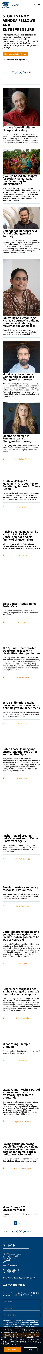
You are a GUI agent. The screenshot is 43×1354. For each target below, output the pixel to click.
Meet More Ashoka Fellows (15, 54)
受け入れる (12, 1350)
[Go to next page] (23, 1223)
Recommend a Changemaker (15, 59)
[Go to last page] (27, 1223)
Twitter (16, 72)
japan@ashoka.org (10, 1265)
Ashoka (5, 4)
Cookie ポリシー (34, 1335)
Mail (24, 72)
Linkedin (20, 72)
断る (30, 1350)
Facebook (12, 72)
